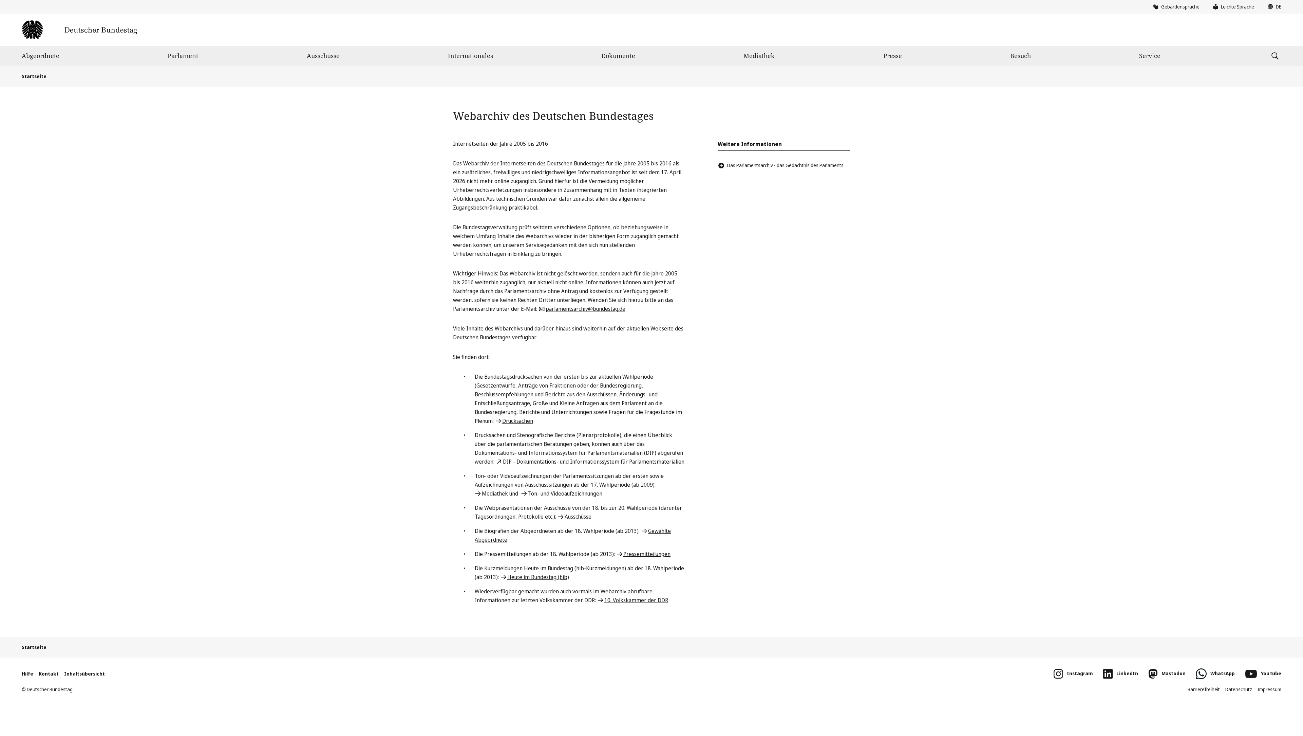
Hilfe (27, 673)
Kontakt (49, 673)
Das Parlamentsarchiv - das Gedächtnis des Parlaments (785, 165)
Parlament (183, 56)
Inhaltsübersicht (84, 673)
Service (1149, 56)
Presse (892, 56)
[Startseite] (79, 29)
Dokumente (618, 56)
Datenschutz (1238, 689)
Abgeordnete (40, 56)
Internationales (470, 56)
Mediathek (759, 56)
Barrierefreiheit (1204, 689)
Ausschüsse (323, 56)
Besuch (1020, 56)
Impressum (1269, 689)
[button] (1272, 7)
